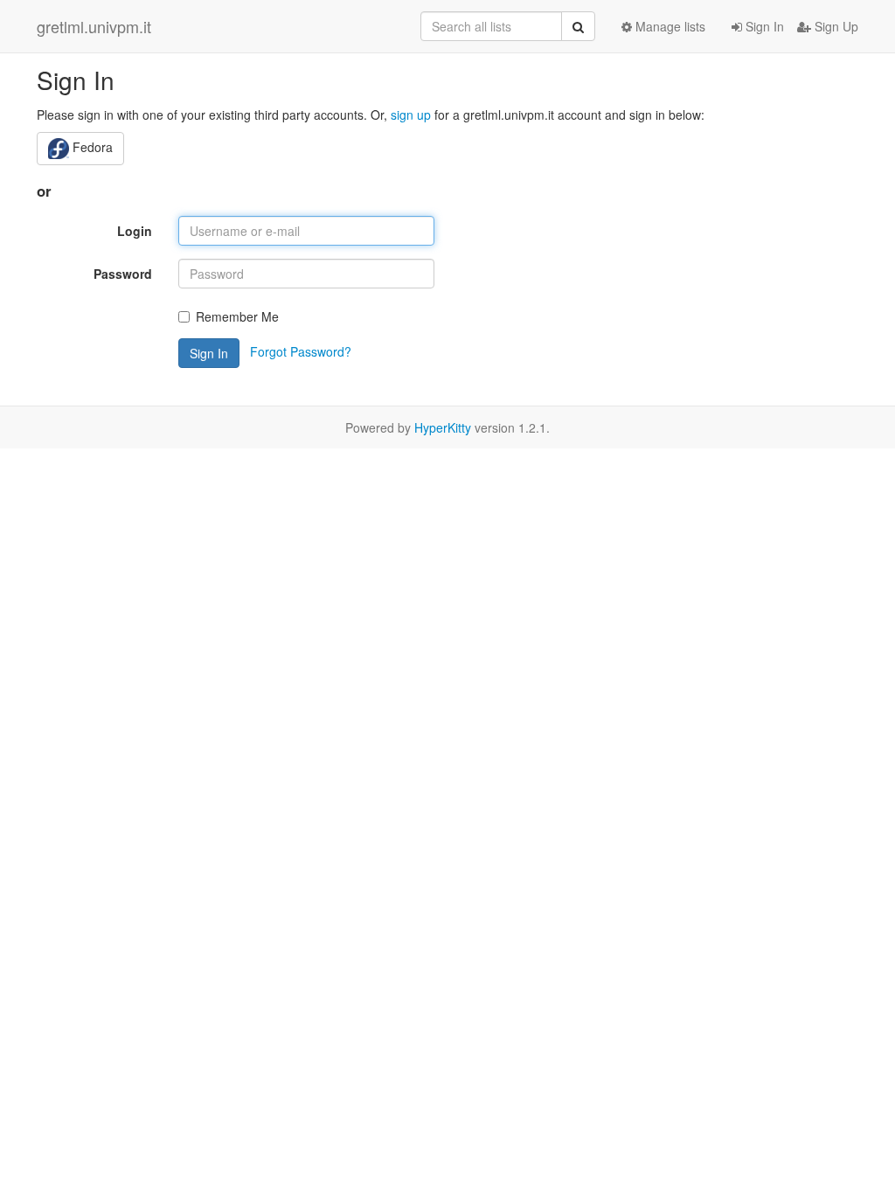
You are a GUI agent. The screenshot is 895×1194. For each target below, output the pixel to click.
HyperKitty (442, 427)
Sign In (763, 26)
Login (134, 230)
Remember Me (237, 316)
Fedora (91, 147)
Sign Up (834, 26)
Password (123, 273)
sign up (411, 114)
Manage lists (668, 26)
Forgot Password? (300, 351)
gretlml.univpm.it (94, 26)
